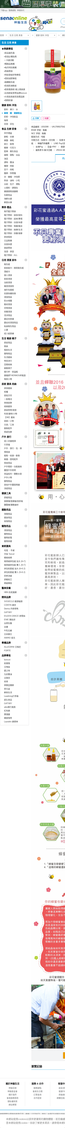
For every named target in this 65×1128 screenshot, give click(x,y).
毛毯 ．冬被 (9, 550)
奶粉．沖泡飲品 (11, 117)
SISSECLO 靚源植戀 (13, 601)
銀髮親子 (8, 368)
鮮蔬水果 (8, 202)
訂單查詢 (37, 1095)
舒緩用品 (8, 497)
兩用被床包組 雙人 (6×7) (15, 565)
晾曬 (6, 392)
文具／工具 (9, 424)
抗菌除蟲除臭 (10, 293)
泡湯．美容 (9, 251)
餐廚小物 (8, 379)
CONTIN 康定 (10, 605)
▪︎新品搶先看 (9, 53)
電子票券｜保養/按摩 (13, 233)
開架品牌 (6, 597)
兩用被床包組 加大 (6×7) (15, 561)
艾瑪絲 (7, 667)
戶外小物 (8, 477)
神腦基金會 (12, 1091)
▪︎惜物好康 (8, 100)
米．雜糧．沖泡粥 (12, 177)
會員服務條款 (12, 1098)
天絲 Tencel (9, 554)
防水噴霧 (8, 301)
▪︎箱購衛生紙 (9, 82)
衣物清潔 (8, 308)
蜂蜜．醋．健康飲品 (13, 113)
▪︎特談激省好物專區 (12, 75)
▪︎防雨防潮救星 (10, 86)
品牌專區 (6, 655)
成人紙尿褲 (9, 333)
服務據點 (12, 10)
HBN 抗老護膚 (10, 592)
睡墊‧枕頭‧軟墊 (12, 455)
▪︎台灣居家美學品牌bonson (15, 93)
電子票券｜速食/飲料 (13, 215)
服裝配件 (8, 428)
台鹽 (6, 627)
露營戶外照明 (10, 470)
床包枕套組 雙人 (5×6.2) (14, 572)
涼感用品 (8, 488)
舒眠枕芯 (8, 579)
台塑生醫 (8, 623)
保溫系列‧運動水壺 (13, 474)
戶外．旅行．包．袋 (13, 448)
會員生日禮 (37, 1091)
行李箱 (7, 445)
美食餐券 (8, 237)
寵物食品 (8, 534)
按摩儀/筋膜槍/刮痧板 (13, 501)
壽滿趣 (7, 714)
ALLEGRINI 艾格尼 (12, 647)
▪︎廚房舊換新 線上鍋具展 (14, 89)
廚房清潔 (8, 279)
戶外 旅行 (6, 436)
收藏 (47, 118)
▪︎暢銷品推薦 (9, 64)
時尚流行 (8, 361)
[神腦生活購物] (26, 22)
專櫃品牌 (6, 642)
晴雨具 (7, 452)
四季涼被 (8, 576)
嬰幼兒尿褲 (9, 319)
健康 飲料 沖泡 (42, 35)
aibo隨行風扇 (10, 707)
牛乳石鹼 (8, 630)
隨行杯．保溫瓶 (11, 372)
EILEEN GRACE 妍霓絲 (14, 616)
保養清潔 (8, 312)
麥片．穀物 (9, 144)
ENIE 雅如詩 (9, 619)
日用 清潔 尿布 (9, 260)
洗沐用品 (8, 315)
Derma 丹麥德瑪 (11, 609)
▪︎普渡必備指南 (10, 56)
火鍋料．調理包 (11, 188)
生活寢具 (8, 357)
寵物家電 (8, 537)
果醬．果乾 (9, 140)
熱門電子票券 (10, 211)
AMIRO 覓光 (9, 638)
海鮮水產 (8, 199)
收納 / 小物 (9, 421)
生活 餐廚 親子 (9, 338)
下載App (3, 10)
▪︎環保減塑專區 (10, 78)
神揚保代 (20, 10)
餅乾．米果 (9, 137)
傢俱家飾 (8, 403)
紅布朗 (7, 711)
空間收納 (8, 364)
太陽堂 (7, 678)
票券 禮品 (6, 207)
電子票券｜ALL (10, 255)
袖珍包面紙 (9, 290)
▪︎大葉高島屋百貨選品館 (14, 97)
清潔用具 (8, 297)
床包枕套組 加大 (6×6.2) (14, 568)
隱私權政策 (12, 1101)
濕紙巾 (7, 271)
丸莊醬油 (8, 674)
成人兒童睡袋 (10, 441)
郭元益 (7, 689)
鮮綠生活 (8, 692)
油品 (6, 158)
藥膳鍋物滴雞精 (11, 191)
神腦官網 (12, 1088)
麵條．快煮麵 (10, 173)
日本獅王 (8, 634)
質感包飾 (8, 432)
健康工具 (6, 493)
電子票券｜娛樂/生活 (13, 230)
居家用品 (8, 342)
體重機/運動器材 (11, 505)
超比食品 (8, 700)
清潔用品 (8, 530)
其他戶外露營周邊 (12, 485)
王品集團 (8, 240)
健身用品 (8, 517)
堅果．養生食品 (11, 151)
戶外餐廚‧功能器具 (13, 466)
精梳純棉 (8, 557)
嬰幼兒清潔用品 (11, 322)
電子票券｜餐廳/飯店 (13, 226)
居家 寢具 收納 (9, 384)
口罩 (6, 330)
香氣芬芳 (8, 395)
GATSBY (8, 612)
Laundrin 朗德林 (11, 721)
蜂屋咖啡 (8, 718)
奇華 (6, 681)
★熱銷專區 (7, 48)
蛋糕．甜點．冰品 (12, 155)
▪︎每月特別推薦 (10, 67)
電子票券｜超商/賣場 (13, 219)
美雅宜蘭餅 (9, 685)
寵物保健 (8, 541)
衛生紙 (7, 264)
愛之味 (7, 670)
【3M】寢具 (9, 417)
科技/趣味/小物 (10, 414)
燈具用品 (8, 463)
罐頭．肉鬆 (9, 166)
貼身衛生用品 (10, 326)
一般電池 (8, 399)
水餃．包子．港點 (12, 184)
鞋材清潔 (8, 304)
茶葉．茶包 (9, 124)
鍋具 (6, 346)
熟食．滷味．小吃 (12, 180)
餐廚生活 (8, 350)
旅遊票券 (8, 248)
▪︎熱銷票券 (8, 71)
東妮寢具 (6, 546)
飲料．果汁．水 (11, 109)
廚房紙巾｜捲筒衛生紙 (14, 268)
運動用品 (6, 509)
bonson (7, 660)
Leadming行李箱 (11, 696)
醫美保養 (6, 588)
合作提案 (37, 1098)
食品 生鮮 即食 (9, 129)
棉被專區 (8, 583)
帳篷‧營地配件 (11, 459)
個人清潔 (8, 275)
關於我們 (12, 1095)
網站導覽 (12, 1105)
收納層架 (8, 406)
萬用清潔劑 (9, 286)
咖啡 (6, 120)
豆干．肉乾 (9, 169)
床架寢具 (8, 388)
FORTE (7, 650)
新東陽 (7, 663)
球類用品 (8, 514)
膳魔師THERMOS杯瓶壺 (15, 375)
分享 (37, 118)
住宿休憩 (8, 244)
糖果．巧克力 (10, 148)
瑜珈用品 (8, 521)
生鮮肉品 (8, 195)
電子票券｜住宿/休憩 (13, 222)
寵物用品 (8, 353)
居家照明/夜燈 (10, 410)
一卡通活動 (9, 60)
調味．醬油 (9, 162)
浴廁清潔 (8, 282)
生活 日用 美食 (16, 35)
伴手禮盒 (8, 133)
